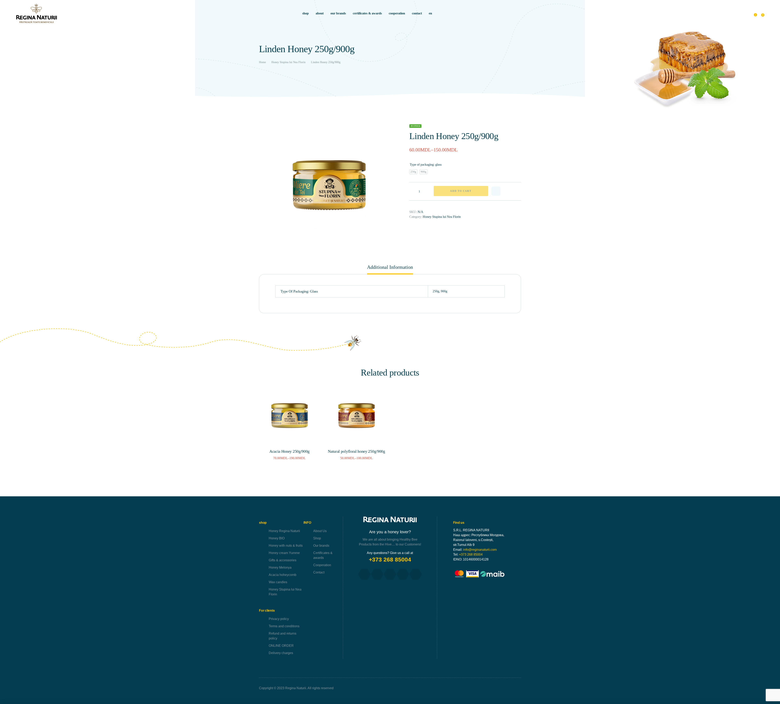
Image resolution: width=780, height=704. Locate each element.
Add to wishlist (495, 191)
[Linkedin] (416, 574)
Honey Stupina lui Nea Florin (288, 62)
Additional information (390, 267)
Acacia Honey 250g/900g (289, 451)
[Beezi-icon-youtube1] (377, 574)
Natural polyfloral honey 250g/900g (356, 451)
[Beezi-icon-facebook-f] (364, 574)
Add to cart (460, 191)
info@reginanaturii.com (480, 549)
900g (444, 291)
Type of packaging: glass (426, 164)
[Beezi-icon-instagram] (390, 574)
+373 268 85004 (390, 559)
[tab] (390, 269)
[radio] (413, 171)
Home (262, 62)
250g (436, 291)
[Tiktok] (403, 574)
